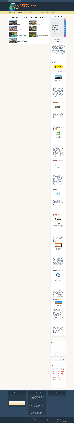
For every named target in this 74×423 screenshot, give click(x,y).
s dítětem (62, 369)
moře (59, 373)
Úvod (10, 12)
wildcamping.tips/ (58, 137)
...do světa (60, 379)
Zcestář (25, 12)
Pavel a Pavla (58, 109)
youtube (55, 102)
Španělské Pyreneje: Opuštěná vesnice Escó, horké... (41, 23)
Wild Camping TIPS (58, 136)
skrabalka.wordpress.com (58, 81)
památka (54, 373)
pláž (57, 367)
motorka (61, 383)
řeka (54, 375)
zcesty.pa (54, 342)
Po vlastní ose (58, 305)
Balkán (58, 375)
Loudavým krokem (58, 279)
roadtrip (62, 371)
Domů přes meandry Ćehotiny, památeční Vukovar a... (22, 29)
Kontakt (53, 421)
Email (10, 400)
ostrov (62, 377)
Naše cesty (14, 12)
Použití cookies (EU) (62, 421)
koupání (54, 379)
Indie (53, 369)
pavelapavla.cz (58, 111)
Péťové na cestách (58, 80)
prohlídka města (56, 365)
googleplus (55, 160)
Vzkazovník (52, 12)
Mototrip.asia (58, 248)
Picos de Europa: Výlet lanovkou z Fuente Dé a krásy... (21, 23)
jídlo (54, 362)
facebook (53, 102)
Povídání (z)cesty (37, 12)
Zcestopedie (20, 12)
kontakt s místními (60, 381)
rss (58, 102)
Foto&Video (30, 12)
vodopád (62, 367)
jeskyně (54, 377)
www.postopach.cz (58, 223)
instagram (56, 102)
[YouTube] (60, 354)
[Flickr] (65, 354)
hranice (54, 367)
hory (62, 375)
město (53, 371)
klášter (58, 377)
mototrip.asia (58, 249)
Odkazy (47, 12)
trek (62, 362)
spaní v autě (55, 383)
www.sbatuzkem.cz (58, 168)
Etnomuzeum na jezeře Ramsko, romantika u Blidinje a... (42, 35)
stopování (57, 371)
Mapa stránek (57, 421)
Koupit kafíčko (59, 66)
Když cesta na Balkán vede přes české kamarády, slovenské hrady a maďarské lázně (37, 397)
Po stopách (58, 221)
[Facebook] (51, 354)
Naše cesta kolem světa (58, 196)
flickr (55, 129)
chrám (58, 362)
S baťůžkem (58, 167)
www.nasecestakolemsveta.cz (58, 198)
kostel (58, 385)
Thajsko (63, 364)
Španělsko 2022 (19, 20)
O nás (42, 12)
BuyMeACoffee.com (59, 58)
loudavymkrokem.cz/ (58, 280)
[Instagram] (56, 354)
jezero (62, 373)
